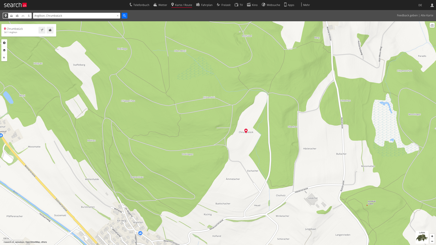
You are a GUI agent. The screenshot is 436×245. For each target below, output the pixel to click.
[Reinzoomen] (432, 236)
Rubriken (4, 42)
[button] (246, 131)
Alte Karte (427, 15)
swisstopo (19, 241)
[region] (218, 133)
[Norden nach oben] (432, 31)
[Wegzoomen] (432, 241)
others (44, 241)
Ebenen (4, 50)
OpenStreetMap (32, 241)
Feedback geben (407, 15)
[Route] (41, 30)
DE (420, 5)
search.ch (9, 241)
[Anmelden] (432, 5)
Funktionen (4, 57)
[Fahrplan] (50, 30)
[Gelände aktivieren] (432, 25)
